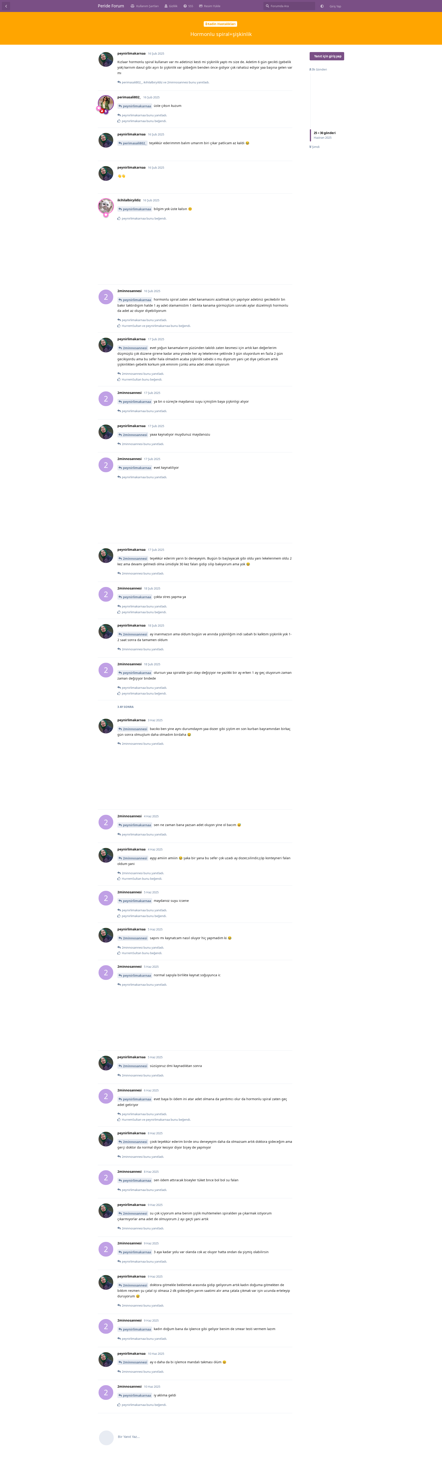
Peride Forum (111, 6)
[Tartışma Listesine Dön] (6, 6)
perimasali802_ (134, 143)
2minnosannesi (135, 348)
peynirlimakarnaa (137, 106)
